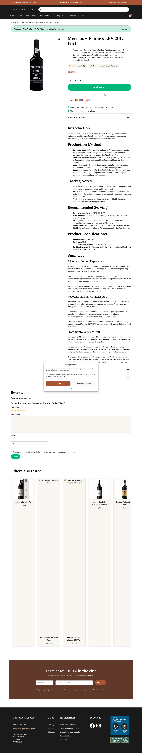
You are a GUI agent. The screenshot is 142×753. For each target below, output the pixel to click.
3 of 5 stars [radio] (18, 410)
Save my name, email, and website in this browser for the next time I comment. (44, 452)
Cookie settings (66, 736)
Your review (16, 415)
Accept (58, 384)
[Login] (125, 16)
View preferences (84, 384)
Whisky (13, 16)
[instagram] (98, 725)
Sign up (100, 682)
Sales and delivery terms (69, 728)
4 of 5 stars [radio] (21, 410)
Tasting (57, 16)
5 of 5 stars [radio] (24, 410)
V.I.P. (84, 16)
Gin (20, 16)
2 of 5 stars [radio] (15, 410)
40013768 (19, 742)
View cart (124, 29)
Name (14, 435)
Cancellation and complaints (71, 732)
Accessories (71, 16)
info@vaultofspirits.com (24, 729)
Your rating (16, 407)
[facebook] (92, 725)
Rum (34, 16)
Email (13, 444)
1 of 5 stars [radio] (12, 410)
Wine (27, 16)
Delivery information (68, 725)
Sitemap (51, 732)
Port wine (31, 22)
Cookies (70, 388)
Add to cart (99, 87)
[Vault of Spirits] (22, 9)
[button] (59, 39)
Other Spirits (44, 16)
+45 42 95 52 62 (20, 725)
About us (51, 728)
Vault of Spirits (16, 22)
